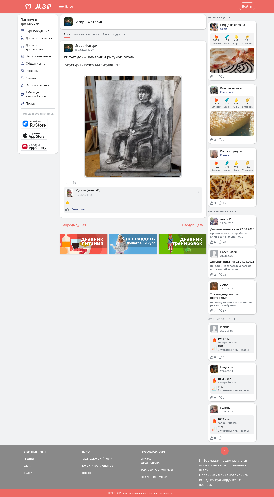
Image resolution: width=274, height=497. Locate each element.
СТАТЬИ (28, 472)
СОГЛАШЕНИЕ (148, 476)
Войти (247, 6)
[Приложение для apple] (38, 136)
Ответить (78, 209)
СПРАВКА (146, 458)
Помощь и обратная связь (37, 113)
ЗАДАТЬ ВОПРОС (150, 469)
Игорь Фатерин (90, 21)
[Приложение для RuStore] (38, 124)
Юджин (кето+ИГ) (87, 190)
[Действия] (199, 194)
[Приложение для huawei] (38, 147)
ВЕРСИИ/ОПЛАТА (150, 462)
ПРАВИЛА (162, 476)
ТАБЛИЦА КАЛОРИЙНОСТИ (97, 458)
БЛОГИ (28, 465)
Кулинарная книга (86, 34)
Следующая (191, 225)
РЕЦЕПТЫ (29, 458)
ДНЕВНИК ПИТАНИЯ (35, 451)
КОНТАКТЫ (167, 469)
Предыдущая (75, 225)
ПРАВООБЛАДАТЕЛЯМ (153, 451)
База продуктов (113, 34)
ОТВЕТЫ (86, 472)
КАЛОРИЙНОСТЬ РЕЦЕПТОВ (97, 465)
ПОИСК (86, 451)
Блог (67, 34)
